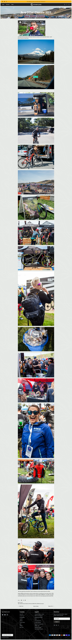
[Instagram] (6, 1)
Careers (21, 620)
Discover (7, 4)
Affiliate (21, 625)
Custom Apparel (38, 622)
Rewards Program (38, 627)
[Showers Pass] (36, 4)
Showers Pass (6, 637)
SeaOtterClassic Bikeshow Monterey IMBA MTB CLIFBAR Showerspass (32, 603)
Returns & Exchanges (39, 615)
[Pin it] (25, 600)
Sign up (56, 621)
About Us (21, 614)
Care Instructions (38, 620)
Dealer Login (37, 625)
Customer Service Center (39, 614)
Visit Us (21, 619)
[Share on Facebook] (21, 600)
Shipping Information (39, 617)
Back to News (35, 606)
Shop (3, 4)
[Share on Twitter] (23, 600)
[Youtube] (4, 1)
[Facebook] (2, 1)
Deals (12, 4)
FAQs (36, 619)
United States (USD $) (7, 635)
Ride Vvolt (21, 627)
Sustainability (22, 617)
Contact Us (22, 615)
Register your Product (39, 628)
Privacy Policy (22, 622)
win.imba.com (44, 595)
